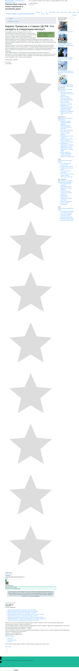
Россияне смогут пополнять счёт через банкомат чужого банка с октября (26, 614)
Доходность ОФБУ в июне (66, 220)
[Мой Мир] (10, 604)
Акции (57, 12)
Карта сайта (8, 646)
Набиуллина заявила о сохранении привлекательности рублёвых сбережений (27, 618)
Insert (16, 670)
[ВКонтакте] (6, 604)
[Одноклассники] (8, 604)
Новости (38, 12)
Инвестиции (52, 12)
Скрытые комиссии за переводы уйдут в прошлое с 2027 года (23, 620)
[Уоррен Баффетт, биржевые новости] (20, 13)
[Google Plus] (12, 604)
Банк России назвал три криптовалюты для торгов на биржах (23, 611)
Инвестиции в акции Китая (67, 218)
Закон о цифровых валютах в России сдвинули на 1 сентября (66, 102)
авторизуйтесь (9, 574)
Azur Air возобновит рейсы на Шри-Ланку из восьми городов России (65, 73)
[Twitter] (7, 604)
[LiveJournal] (11, 604)
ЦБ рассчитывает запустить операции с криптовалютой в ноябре (66, 98)
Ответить (3, 666)
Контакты (10, 641)
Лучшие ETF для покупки (66, 166)
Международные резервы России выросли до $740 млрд (22, 609)
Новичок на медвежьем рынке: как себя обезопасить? (66, 203)
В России (43, 13)
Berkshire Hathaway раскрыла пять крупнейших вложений (22, 612)
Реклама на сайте (12, 640)
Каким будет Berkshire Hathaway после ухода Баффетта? (66, 188)
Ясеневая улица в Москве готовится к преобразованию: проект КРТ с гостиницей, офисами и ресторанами (66, 138)
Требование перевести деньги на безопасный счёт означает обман (65, 59)
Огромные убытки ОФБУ (66, 217)
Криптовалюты (64, 12)
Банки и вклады (74, 14)
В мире (47, 13)
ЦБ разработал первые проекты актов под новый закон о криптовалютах (26, 617)
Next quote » (32, 4)
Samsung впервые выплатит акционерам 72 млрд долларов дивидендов (65, 45)
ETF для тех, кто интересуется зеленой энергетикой (65, 198)
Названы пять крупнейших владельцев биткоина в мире (66, 113)
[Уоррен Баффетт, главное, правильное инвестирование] (16, 1)
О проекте (10, 638)
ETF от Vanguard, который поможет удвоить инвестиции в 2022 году (66, 175)
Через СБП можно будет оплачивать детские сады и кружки (23, 615)
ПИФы (70, 12)
